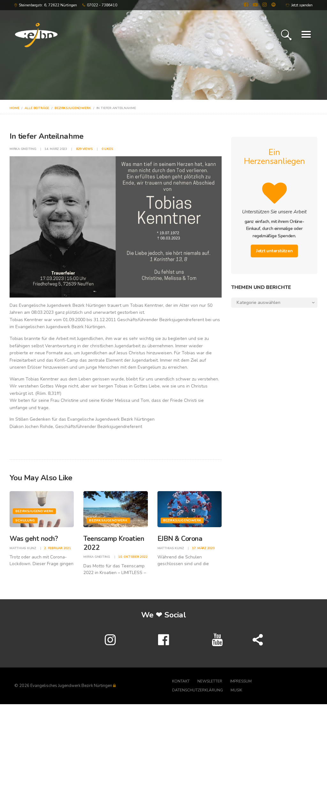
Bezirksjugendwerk (73, 108)
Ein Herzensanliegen (274, 157)
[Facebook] (163, 640)
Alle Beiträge (37, 108)
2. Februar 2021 (57, 548)
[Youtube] (217, 640)
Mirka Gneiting (23, 149)
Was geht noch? (34, 539)
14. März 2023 (55, 149)
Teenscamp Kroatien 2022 (113, 543)
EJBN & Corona (179, 539)
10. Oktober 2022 (132, 557)
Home (14, 108)
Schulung (25, 520)
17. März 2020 (203, 548)
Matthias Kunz (23, 548)
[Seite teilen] (257, 640)
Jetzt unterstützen (274, 251)
